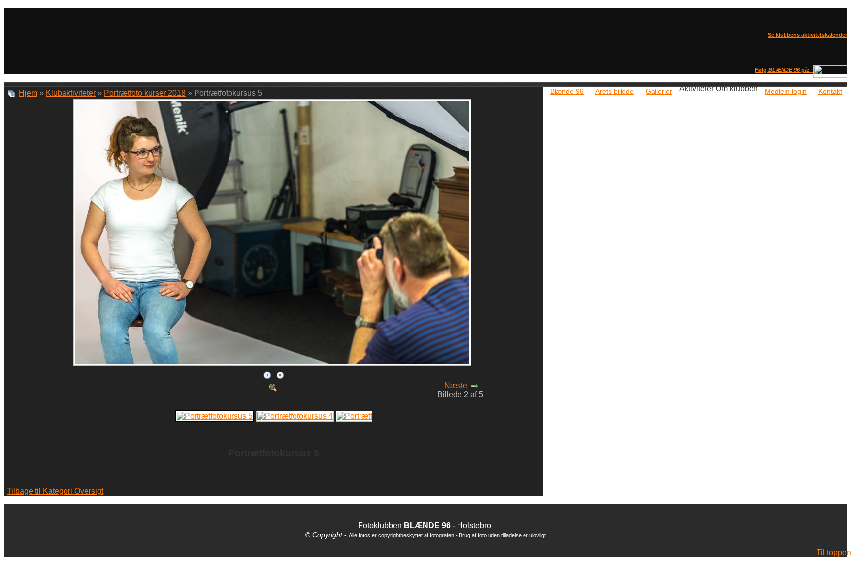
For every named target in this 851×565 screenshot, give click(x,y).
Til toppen (834, 552)
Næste (455, 385)
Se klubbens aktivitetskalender (807, 35)
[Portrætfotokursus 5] (273, 363)
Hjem (28, 93)
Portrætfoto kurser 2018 (145, 93)
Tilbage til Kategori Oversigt (55, 491)
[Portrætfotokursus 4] (295, 415)
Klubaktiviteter (71, 93)
